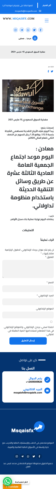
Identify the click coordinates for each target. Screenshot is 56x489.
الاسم (50, 282)
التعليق (49, 257)
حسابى (21, 38)
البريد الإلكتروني (45, 295)
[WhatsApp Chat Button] (7, 481)
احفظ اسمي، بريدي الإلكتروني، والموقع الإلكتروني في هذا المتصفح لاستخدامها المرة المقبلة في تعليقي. (29, 330)
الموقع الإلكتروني (45, 308)
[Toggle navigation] (47, 20)
